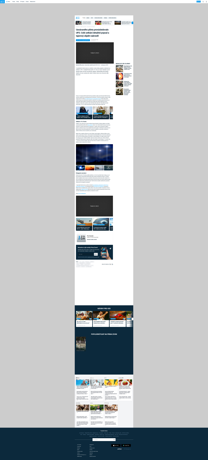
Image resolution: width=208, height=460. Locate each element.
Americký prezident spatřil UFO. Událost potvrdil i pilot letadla (100, 228)
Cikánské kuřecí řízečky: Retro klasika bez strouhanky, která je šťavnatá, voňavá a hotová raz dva (125, 387)
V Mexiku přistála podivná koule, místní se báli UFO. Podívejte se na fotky (101, 117)
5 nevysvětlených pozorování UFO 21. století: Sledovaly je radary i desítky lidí (83, 228)
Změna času (106, 432)
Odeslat (96, 254)
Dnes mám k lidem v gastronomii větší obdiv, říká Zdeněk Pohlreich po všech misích (96, 387)
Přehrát (79, 345)
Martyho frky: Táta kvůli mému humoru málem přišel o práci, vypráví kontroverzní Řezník (96, 412)
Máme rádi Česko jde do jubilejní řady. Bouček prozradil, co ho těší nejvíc (96, 392)
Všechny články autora (92, 239)
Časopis (27, 1)
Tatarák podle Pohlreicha (109, 434)
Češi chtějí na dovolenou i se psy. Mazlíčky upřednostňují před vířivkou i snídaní (110, 412)
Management (92, 444)
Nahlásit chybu (79, 456)
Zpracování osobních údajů (94, 451)
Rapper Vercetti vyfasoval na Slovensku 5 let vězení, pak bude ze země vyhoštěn (97, 417)
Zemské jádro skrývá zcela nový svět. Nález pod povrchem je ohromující (128, 75)
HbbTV (78, 449)
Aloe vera (116, 434)
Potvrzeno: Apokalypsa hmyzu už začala (110, 387)
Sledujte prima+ (32, 1)
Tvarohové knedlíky (101, 436)
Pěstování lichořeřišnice (123, 434)
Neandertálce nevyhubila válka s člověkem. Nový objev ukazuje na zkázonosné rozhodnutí (127, 92)
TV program (101, 432)
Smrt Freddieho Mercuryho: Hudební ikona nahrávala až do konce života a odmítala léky (100, 322)
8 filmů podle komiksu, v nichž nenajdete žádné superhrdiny (82, 417)
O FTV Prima (79, 444)
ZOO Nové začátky (125, 432)
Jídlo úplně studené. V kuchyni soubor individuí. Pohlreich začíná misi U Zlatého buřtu (96, 397)
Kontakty (91, 449)
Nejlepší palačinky (108, 436)
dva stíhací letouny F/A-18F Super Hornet (93, 98)
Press (90, 446)
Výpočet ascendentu (93, 436)
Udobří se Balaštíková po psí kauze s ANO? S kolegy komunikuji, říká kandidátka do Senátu (83, 387)
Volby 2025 (97, 434)
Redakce (91, 454)
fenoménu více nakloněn (98, 186)
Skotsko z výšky (79, 347)
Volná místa (79, 446)
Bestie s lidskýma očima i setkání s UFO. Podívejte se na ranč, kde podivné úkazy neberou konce (83, 117)
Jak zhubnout (81, 432)
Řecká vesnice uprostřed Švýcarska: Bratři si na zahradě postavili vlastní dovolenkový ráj (110, 423)
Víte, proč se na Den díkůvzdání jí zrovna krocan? (83, 322)
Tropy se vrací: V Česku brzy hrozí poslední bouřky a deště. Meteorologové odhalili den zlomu (82, 397)
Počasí (113, 432)
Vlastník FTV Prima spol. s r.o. (81, 454)
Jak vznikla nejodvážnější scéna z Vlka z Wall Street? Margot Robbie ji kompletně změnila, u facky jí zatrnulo (82, 423)
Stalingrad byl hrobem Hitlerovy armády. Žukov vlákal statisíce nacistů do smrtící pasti (128, 83)
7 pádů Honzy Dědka (90, 434)
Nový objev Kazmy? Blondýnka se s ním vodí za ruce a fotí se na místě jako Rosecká (97, 423)
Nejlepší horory (95, 432)
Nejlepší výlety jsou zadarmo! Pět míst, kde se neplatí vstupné (111, 417)
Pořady (17, 1)
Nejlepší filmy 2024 (88, 432)
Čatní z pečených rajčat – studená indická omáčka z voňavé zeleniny (125, 397)
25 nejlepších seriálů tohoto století (83, 411)
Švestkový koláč (116, 436)
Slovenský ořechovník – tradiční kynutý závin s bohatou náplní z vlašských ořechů (124, 392)
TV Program (22, 1)
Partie (110, 432)
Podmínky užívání (79, 451)
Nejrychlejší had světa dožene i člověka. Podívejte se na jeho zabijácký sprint (128, 67)
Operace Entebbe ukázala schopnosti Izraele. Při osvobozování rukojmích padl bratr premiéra (111, 393)
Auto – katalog (83, 434)
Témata (13, 1)
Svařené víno (102, 434)
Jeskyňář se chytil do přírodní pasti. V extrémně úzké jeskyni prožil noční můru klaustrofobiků (117, 322)
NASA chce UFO (85, 189)
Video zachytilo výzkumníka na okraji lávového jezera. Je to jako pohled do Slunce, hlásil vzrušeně (111, 397)
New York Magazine (82, 193)
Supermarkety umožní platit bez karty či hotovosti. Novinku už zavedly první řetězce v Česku (82, 392)
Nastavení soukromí (93, 456)
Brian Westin (90, 124)
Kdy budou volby (118, 432)
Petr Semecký (93, 40)
